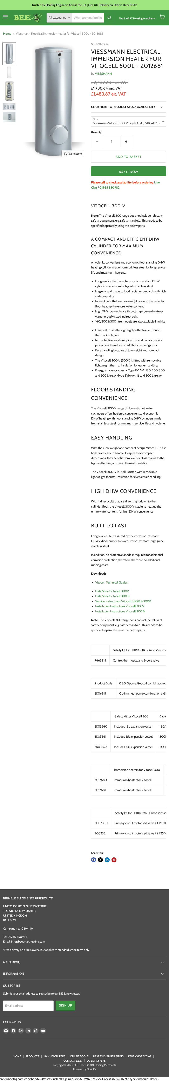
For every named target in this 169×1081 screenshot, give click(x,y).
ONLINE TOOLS (79, 1056)
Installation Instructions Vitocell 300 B (120, 611)
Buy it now (128, 172)
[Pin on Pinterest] (113, 859)
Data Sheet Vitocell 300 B (112, 596)
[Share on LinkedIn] (107, 859)
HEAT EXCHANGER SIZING (108, 1056)
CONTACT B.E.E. (72, 1060)
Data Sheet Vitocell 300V (112, 591)
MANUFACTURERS (55, 1056)
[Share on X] (100, 859)
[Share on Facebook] (93, 859)
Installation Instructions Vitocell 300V (119, 606)
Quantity (96, 132)
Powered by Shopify (84, 1069)
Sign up (65, 1005)
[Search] (109, 17)
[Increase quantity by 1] (126, 141)
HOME (17, 1056)
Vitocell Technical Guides (111, 582)
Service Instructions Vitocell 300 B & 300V (123, 601)
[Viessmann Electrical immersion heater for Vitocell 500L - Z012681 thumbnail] (9, 54)
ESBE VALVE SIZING (139, 1056)
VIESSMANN (103, 74)
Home (7, 33)
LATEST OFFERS (96, 1060)
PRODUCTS (32, 1056)
